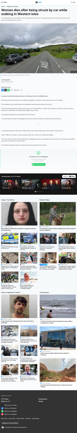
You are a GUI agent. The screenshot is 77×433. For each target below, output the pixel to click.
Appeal (40, 401)
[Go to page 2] (37, 191)
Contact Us (28, 418)
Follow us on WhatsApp (10, 411)
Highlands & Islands (12, 6)
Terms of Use (11, 418)
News (3, 6)
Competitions (42, 399)
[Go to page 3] (38, 191)
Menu (5, 2)
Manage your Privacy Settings (10, 423)
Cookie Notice (35, 418)
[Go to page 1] (35, 191)
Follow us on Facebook (10, 408)
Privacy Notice (20, 418)
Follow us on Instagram (10, 414)
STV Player (5, 399)
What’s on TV (5, 401)
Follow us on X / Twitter (10, 405)
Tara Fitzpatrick (5, 80)
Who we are (4, 418)
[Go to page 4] (39, 191)
